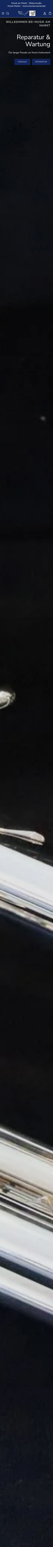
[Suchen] (9, 13)
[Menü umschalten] (3, 13)
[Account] (44, 13)
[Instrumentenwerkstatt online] (26, 13)
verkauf (22, 62)
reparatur (41, 62)
